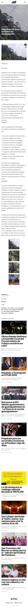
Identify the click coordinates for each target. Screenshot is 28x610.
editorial (3, 452)
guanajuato (21, 308)
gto (16, 308)
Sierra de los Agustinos (7, 313)
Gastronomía (18, 387)
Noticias (4, 27)
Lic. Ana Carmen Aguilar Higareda (10, 311)
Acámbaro (4, 308)
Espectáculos (18, 321)
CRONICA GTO (9, 602)
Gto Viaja (3, 301)
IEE (2, 309)
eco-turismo (11, 308)
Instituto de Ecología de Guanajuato (13, 309)
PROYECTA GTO (18, 602)
